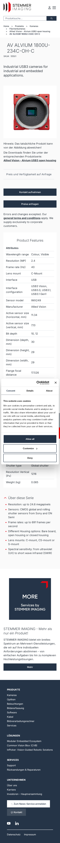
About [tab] (49, 390)
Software (12, 712)
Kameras (34, 26)
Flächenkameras (17, 28)
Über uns (12, 785)
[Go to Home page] (17, 7)
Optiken (11, 699)
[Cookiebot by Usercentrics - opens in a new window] (37, 383)
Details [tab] (30, 390)
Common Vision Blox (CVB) (22, 745)
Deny (30, 458)
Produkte (19, 26)
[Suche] (52, 18)
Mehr (30, 667)
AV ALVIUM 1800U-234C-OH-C (24, 34)
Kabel (10, 716)
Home (6, 26)
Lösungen (13, 735)
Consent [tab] (10, 390)
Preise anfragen (30, 204)
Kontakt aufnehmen (30, 192)
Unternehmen (16, 779)
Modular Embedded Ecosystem (24, 741)
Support (11, 765)
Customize (28, 448)
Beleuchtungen (15, 703)
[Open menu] (54, 7)
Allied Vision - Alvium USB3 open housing (29, 31)
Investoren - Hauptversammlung (24, 794)
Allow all (30, 439)
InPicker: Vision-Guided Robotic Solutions (30, 749)
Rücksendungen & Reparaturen (23, 769)
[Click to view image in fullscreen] (30, 112)
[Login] (49, 7)
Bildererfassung (15, 708)
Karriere (11, 789)
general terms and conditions (21, 218)
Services (11, 725)
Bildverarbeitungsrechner (20, 721)
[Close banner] (56, 383)
